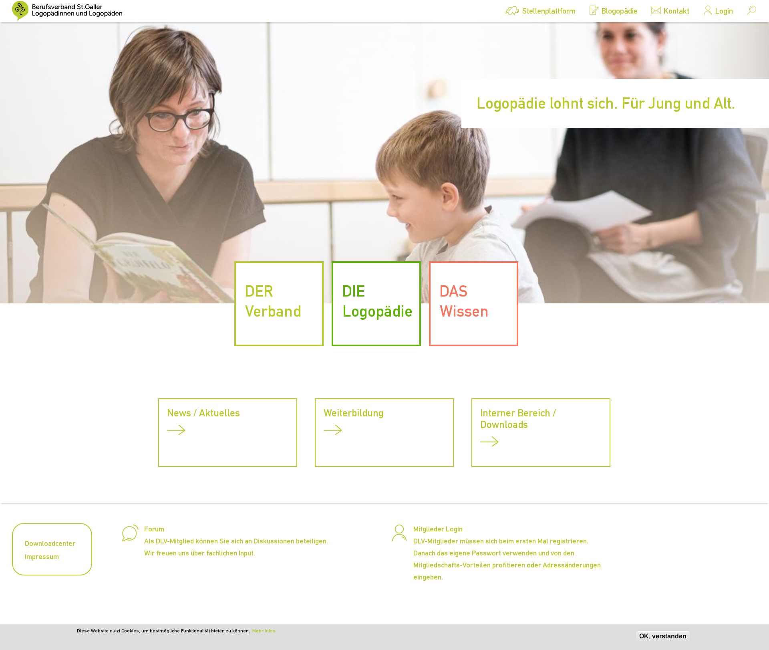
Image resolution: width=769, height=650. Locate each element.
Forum (154, 529)
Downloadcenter (50, 543)
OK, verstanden (662, 636)
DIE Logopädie (377, 301)
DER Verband (273, 301)
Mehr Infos (264, 631)
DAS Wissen (464, 301)
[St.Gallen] (72, 11)
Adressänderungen (572, 565)
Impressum (42, 556)
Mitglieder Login (438, 529)
